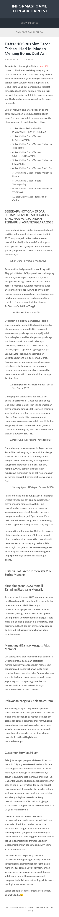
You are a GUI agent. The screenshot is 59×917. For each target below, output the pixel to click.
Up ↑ (30, 911)
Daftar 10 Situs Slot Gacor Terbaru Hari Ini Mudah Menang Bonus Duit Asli (27, 49)
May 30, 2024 (11, 59)
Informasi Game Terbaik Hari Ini (29, 8)
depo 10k (44, 66)
